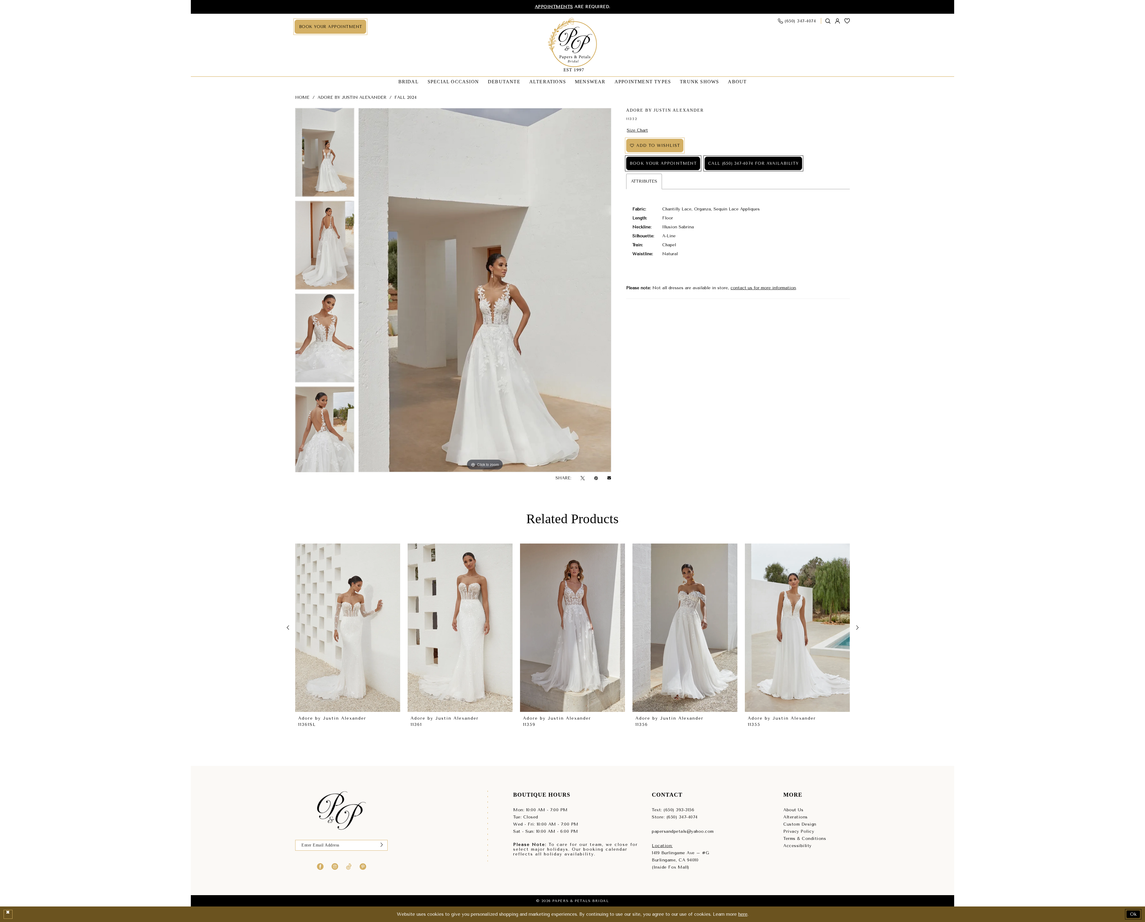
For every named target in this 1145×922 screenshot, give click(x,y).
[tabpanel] (324, 154)
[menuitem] (330, 26)
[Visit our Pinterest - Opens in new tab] (362, 866)
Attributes (644, 181)
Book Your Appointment (663, 163)
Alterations (795, 817)
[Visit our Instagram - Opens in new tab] (334, 866)
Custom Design (799, 824)
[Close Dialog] (8, 914)
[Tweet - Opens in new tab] (582, 478)
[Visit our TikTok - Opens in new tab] (349, 866)
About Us (793, 809)
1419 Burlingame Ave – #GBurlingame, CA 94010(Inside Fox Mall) (680, 860)
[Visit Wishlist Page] (847, 21)
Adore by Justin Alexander (352, 97)
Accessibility (797, 845)
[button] (837, 21)
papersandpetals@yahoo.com (683, 831)
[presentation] (347, 628)
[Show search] (828, 21)
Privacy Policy (798, 831)
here (743, 914)
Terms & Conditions (804, 838)
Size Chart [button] (637, 130)
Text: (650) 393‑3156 (673, 809)
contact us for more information (763, 287)
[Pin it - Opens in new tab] (596, 478)
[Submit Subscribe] (382, 845)
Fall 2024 (405, 97)
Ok (1133, 914)
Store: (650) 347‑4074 (675, 817)
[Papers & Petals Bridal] (573, 45)
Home (302, 97)
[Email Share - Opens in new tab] (609, 478)
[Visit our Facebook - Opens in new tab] (320, 866)
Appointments (554, 6)
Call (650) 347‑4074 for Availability (753, 163)
